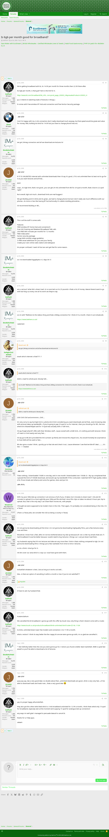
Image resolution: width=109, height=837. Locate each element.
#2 (106, 113)
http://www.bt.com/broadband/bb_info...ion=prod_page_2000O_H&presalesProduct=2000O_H (52, 95)
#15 (105, 561)
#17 (105, 613)
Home (5, 14)
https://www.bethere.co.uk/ (27, 319)
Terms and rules (79, 831)
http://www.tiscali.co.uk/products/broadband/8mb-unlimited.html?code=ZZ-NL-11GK (48, 625)
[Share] (103, 83)
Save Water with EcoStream (11, 43)
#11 (105, 399)
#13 (105, 493)
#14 (105, 524)
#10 (105, 369)
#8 (106, 311)
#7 (106, 286)
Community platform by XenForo (54, 835)
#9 (106, 341)
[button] (29, 14)
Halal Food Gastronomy (73, 43)
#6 (106, 256)
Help (97, 831)
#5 (106, 217)
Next (9, 78)
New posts (4, 18)
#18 (105, 643)
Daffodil (5, 40)
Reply (105, 108)
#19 (105, 673)
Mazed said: (22, 345)
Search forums (14, 18)
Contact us (69, 831)
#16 (105, 587)
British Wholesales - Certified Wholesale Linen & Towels (43, 43)
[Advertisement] (54, 62)
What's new (23, 14)
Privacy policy (90, 831)
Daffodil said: (23, 408)
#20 (105, 698)
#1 (106, 83)
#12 (105, 458)
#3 (106, 139)
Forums (13, 14)
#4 (106, 168)
